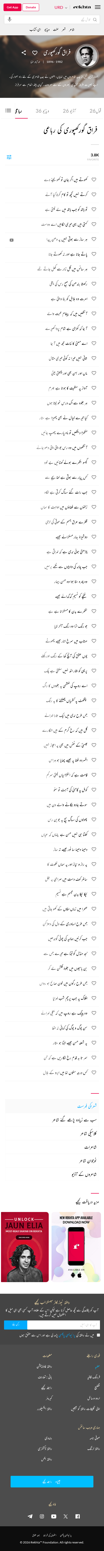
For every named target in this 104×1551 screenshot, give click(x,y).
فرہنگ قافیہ (93, 1377)
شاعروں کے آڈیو (84, 1174)
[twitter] (66, 1516)
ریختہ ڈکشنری (45, 1449)
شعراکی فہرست (87, 1106)
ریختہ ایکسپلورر (44, 1409)
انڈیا (32, 61)
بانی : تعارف (45, 1377)
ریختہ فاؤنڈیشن (44, 1366)
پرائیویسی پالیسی (67, 1335)
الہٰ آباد (37, 61)
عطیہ (97, 1366)
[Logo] (82, 7)
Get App (12, 7)
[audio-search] (10, 19)
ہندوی (48, 1438)
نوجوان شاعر (88, 1161)
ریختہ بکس (46, 1459)
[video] (12, 240)
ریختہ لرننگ (93, 1449)
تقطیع (97, 1388)
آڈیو (69, 111)
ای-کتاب (35, 29)
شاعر (71, 29)
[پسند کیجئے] (34, 52)
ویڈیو (42, 111)
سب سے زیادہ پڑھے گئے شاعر (74, 1120)
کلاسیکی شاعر (88, 1133)
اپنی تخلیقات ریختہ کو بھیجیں (85, 1409)
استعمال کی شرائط (49, 1535)
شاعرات (90, 1147)
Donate (31, 7)
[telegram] (30, 1516)
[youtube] (54, 1516)
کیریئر (49, 1398)
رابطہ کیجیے (46, 1388)
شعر (64, 29)
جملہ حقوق (36, 1535)
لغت (55, 29)
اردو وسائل (93, 1398)
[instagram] (42, 1516)
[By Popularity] (9, 157)
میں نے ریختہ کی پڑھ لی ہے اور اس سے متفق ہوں (56, 1335)
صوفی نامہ (95, 1438)
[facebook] (77, 1516)
